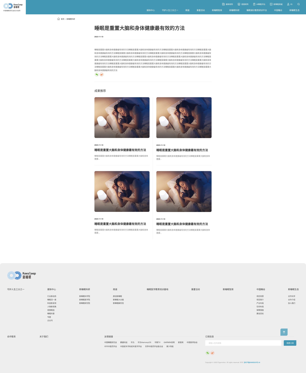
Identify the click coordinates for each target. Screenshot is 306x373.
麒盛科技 (123, 342)
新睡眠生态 (294, 10)
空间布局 (260, 306)
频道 (187, 10)
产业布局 (260, 303)
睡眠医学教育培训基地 (157, 289)
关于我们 (44, 336)
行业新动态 (51, 296)
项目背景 (260, 296)
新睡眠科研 (234, 10)
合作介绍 (291, 299)
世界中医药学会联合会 (154, 346)
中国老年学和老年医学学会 (131, 346)
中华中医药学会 (110, 346)
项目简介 (260, 299)
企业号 (50, 320)
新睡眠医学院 (84, 299)
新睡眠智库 (217, 10)
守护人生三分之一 (170, 10)
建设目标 (260, 313)
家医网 (180, 342)
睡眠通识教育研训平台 (257, 10)
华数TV (157, 342)
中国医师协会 (192, 342)
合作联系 (11, 336)
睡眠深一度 (51, 299)
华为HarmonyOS (144, 342)
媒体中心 (151, 10)
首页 (62, 19)
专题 (49, 317)
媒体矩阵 (227, 4)
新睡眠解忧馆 (118, 303)
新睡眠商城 (277, 4)
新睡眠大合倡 (118, 299)
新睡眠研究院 (84, 303)
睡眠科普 (51, 313)
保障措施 (260, 310)
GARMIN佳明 (169, 342)
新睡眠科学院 (84, 296)
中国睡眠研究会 (110, 342)
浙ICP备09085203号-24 (252, 362)
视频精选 (51, 310)
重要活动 (201, 10)
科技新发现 (51, 303)
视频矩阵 (245, 4)
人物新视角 (51, 306)
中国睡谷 (278, 10)
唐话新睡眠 (117, 296)
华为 (132, 342)
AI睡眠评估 (260, 4)
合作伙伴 (291, 296)
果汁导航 (170, 346)
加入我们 (291, 303)
